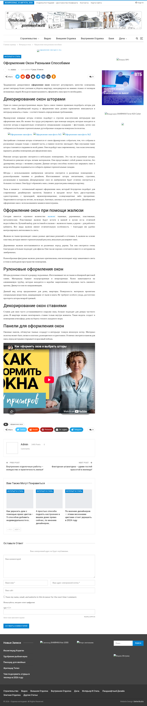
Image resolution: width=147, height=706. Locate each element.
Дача (122, 38)
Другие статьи (30, 695)
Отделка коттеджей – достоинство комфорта (57, 3)
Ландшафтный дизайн (113, 691)
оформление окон (16, 424)
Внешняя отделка (66, 38)
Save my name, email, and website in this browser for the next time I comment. (41, 597)
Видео (47, 38)
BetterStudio (139, 702)
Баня (111, 38)
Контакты (84, 3)
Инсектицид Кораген (13, 650)
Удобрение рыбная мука (15, 656)
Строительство (28, 38)
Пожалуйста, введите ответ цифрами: (19, 602)
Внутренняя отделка (92, 38)
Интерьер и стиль (12, 57)
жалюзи (51, 216)
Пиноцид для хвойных (14, 662)
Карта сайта (96, 3)
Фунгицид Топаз (11, 668)
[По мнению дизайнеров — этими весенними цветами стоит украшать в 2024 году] (78, 498)
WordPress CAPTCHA (89, 616)
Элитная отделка (12, 695)
